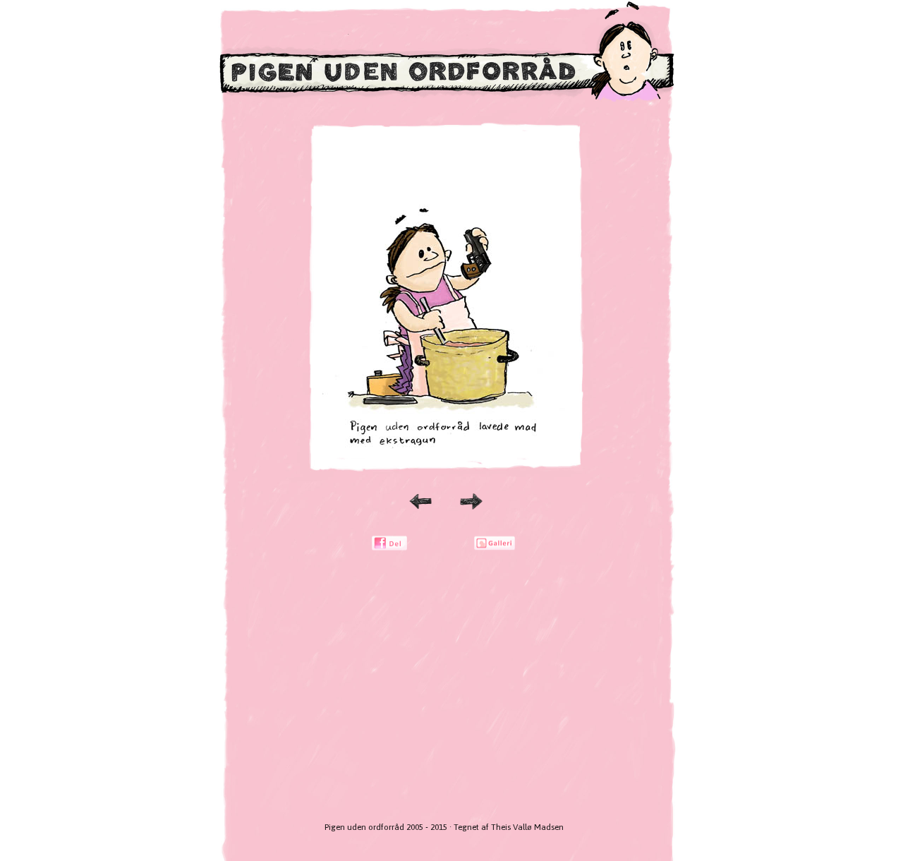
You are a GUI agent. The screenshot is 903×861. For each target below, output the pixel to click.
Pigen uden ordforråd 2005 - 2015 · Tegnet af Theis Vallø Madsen (444, 827)
